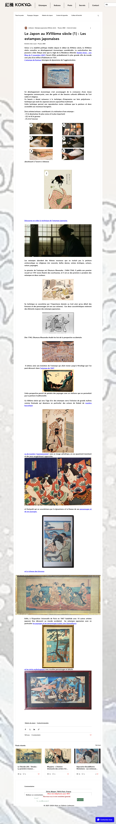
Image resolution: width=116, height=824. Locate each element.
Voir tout (98, 745)
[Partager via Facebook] (25, 729)
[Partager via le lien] (39, 729)
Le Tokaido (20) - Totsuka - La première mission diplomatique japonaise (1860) (27, 768)
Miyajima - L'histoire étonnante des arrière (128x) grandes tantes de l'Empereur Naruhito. (58, 768)
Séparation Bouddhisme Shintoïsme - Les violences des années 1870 (86, 768)
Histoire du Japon (47, 15)
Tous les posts (19, 15)
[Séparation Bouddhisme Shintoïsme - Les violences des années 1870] (87, 756)
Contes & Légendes (62, 15)
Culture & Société (76, 15)
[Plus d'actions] (90, 28)
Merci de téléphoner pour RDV (58, 794)
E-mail (36, 798)
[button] (42, 5)
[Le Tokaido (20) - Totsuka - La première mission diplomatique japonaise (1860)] (28, 756)
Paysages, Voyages (32, 15)
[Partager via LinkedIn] (34, 729)
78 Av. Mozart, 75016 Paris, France (58, 791)
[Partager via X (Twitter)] (30, 729)
